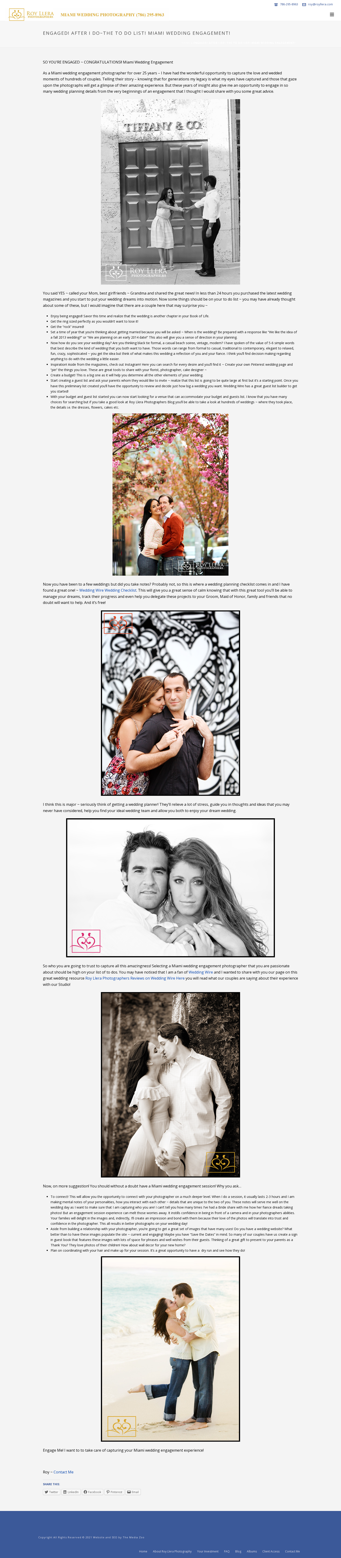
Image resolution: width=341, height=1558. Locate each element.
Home (186, 42)
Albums (252, 1551)
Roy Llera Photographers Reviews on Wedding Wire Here (135, 978)
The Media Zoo (134, 1537)
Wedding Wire (201, 972)
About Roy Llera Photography (172, 1551)
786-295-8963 (289, 4)
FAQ (227, 1551)
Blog (238, 1551)
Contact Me (64, 1472)
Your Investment (208, 1551)
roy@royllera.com (320, 4)
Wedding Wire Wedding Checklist (107, 590)
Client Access (271, 1551)
